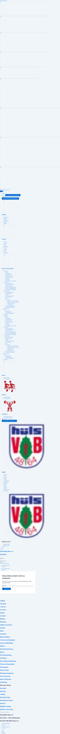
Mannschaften (6, 217)
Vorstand (5, 242)
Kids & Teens (6, 282)
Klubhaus (5, 219)
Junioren (3, 616)
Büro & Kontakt (6, 308)
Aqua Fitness (8, 279)
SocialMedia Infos (9, 312)
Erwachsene (6, 315)
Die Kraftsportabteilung (8, 416)
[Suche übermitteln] (3, 589)
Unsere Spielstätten (6, 643)
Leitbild (5, 479)
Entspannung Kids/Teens (10, 284)
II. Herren (3, 610)
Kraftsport (5, 414)
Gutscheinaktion (8, 297)
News (5, 245)
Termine (5, 244)
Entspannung (8, 273)
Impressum (4, 724)
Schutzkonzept (6, 480)
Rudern (4, 394)
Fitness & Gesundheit (7, 268)
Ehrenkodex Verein (6, 700)
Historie (5, 477)
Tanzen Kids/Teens (9, 330)
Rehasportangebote (7, 673)
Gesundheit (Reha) (9, 274)
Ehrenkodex (6, 482)
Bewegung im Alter (9, 320)
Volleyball (7, 278)
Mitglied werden (6, 544)
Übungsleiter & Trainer (10, 292)
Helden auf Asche (6, 625)
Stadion (5, 218)
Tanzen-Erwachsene (9, 277)
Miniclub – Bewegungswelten (11, 288)
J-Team (7, 294)
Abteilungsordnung (11, 303)
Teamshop (5, 314)
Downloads (8, 299)
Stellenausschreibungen (10, 295)
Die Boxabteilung (7, 377)
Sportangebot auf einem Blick (11, 289)
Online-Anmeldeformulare (10, 305)
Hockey (4, 239)
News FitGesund (5, 679)
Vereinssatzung (10, 304)
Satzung (5, 478)
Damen (2, 613)
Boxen (3, 375)
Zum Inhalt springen (3, 0)
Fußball (4, 214)
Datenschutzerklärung (6, 723)
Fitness (7, 272)
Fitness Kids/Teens (9, 283)
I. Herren (3, 607)
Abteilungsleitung (9, 293)
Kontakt (5, 475)
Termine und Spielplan (7, 640)
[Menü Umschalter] (1, 191)
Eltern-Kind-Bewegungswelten (11, 287)
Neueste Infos (8, 310)
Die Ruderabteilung (7, 397)
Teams (5, 241)
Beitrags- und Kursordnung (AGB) (13, 302)
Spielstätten (6, 246)
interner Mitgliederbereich (10, 307)
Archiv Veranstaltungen (10, 313)
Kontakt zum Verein (6, 709)
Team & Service (6, 290)
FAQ (6, 298)
